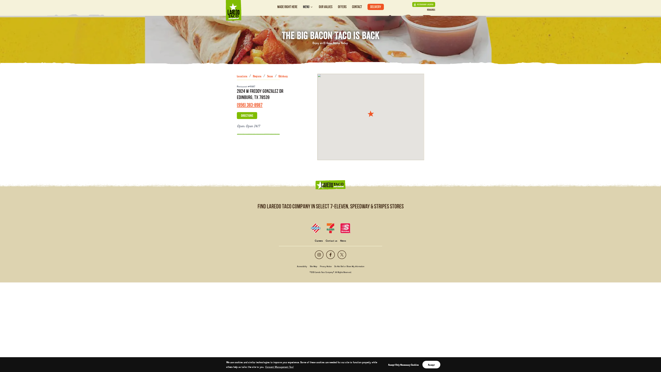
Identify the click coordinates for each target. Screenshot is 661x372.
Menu (306, 7)
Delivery (375, 7)
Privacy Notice (326, 266)
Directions (247, 115)
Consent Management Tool (279, 367)
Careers (319, 240)
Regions (257, 76)
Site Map (313, 266)
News (343, 240)
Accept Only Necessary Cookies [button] (403, 364)
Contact (357, 7)
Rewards (431, 9)
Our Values (325, 7)
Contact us (331, 240)
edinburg (283, 76)
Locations (242, 76)
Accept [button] (431, 364)
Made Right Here (287, 7)
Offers (342, 7)
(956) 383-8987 (250, 105)
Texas (270, 76)
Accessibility (302, 266)
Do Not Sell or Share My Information (349, 266)
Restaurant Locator (425, 4)
